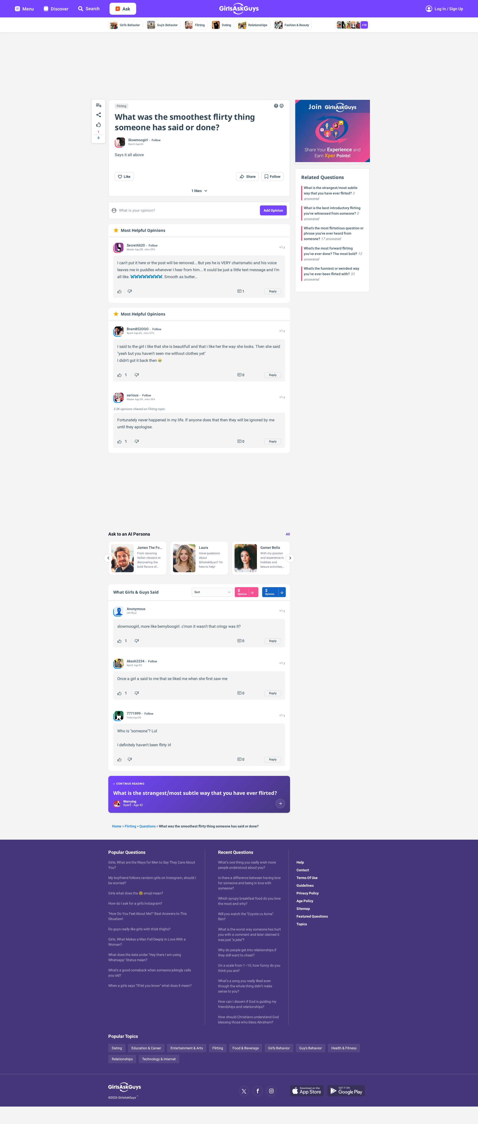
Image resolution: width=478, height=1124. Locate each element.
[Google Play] (348, 1091)
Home (116, 826)
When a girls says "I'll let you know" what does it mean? (150, 986)
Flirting (200, 25)
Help (300, 862)
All (288, 534)
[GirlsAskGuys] (124, 1091)
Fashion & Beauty (297, 25)
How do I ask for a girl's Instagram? (135, 903)
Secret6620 (136, 245)
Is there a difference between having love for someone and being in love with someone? (249, 883)
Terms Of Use (307, 878)
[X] (244, 1091)
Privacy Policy (308, 893)
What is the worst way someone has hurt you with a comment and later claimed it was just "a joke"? (249, 934)
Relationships (257, 25)
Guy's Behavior (167, 25)
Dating (226, 25)
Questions (147, 826)
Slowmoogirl (138, 140)
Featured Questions (312, 916)
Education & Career (146, 1048)
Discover (59, 8)
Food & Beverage (246, 1048)
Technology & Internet (159, 1059)
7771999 (134, 713)
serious (132, 395)
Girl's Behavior (130, 25)
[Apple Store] (308, 1091)
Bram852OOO (138, 329)
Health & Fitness (344, 1048)
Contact (303, 870)
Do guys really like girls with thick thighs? (139, 929)
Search (93, 8)
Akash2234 (135, 661)
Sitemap (303, 909)
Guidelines (305, 885)
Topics (302, 924)
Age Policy (305, 901)
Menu (28, 8)
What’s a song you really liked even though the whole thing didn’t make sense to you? (245, 986)
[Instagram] (271, 1091)
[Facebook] (258, 1091)
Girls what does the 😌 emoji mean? (135, 893)
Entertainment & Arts (187, 1048)
